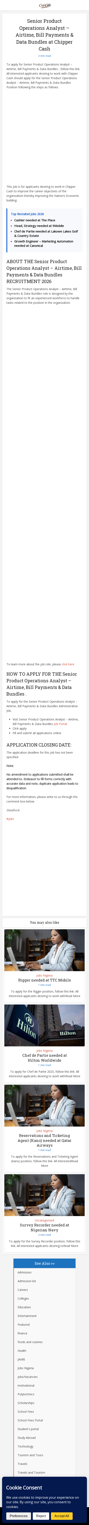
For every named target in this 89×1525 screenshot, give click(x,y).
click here (68, 664)
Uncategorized (44, 1220)
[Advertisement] (44, 138)
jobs (11, 819)
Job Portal (60, 724)
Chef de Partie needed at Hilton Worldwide (44, 1058)
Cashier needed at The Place (34, 220)
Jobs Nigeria (44, 975)
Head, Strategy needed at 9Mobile (39, 226)
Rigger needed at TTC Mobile (44, 980)
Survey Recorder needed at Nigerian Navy (44, 1227)
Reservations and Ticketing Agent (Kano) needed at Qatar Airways (44, 1140)
